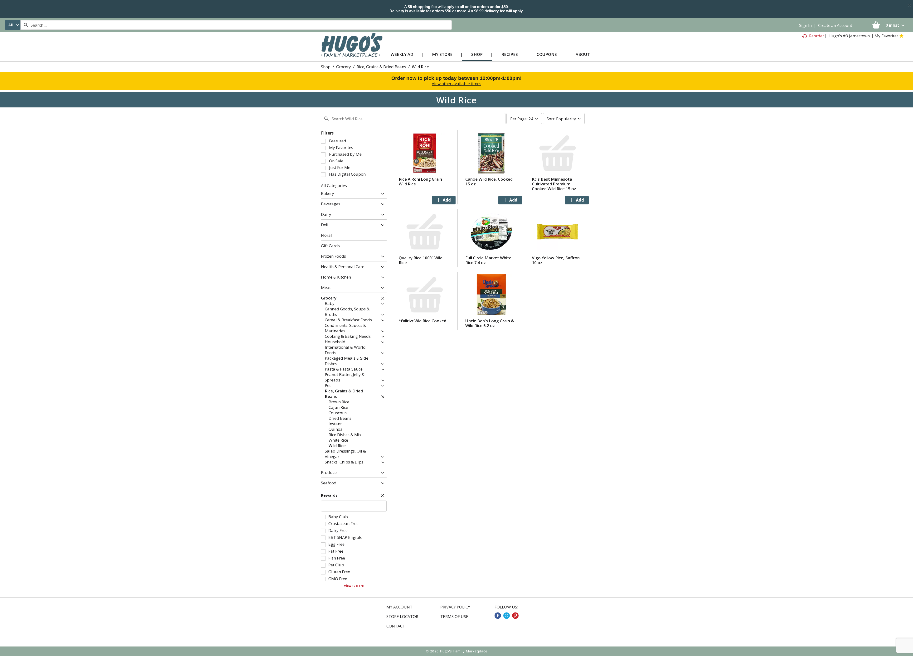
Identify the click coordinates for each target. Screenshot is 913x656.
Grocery (343, 66)
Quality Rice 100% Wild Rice (420, 260)
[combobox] (12, 25)
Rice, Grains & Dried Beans (381, 66)
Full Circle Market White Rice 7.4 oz (488, 260)
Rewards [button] (329, 495)
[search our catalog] (25, 25)
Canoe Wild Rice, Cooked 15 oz (489, 181)
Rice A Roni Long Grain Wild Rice (420, 181)
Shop (325, 66)
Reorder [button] (816, 36)
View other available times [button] (456, 83)
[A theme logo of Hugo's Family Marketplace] (352, 49)
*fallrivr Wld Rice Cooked (422, 320)
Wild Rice (420, 66)
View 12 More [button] (354, 586)
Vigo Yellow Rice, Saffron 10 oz (556, 260)
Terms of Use (454, 616)
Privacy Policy (455, 607)
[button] (381, 194)
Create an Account (835, 25)
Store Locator (402, 616)
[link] (498, 615)
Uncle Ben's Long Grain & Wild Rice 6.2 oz (489, 323)
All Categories (334, 185)
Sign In (805, 25)
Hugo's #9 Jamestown (849, 36)
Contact (395, 626)
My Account (399, 607)
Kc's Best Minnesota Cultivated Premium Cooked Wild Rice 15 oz (554, 183)
